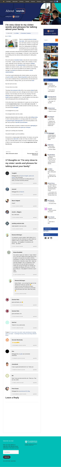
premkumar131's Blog (25, 391)
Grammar (33, 1)
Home (3, 1)
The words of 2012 (52, 203)
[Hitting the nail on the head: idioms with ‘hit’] (47, 65)
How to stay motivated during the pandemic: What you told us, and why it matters (52, 136)
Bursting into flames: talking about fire (52, 172)
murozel (14, 189)
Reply (35, 183)
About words (15, 1)
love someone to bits (16, 90)
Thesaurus (39, 1)
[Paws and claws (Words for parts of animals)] (54, 73)
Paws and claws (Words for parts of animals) (51, 162)
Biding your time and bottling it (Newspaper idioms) (52, 157)
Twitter (57, 1)
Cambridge (8, 1)
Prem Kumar (15, 388)
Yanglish (14, 173)
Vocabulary (29, 33)
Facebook (55, 1)
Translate (27, 1)
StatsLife (22, 191)
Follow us (51, 1)
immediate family (18, 60)
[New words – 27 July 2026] (54, 49)
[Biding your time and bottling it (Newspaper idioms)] (47, 57)
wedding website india (18, 223)
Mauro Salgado (16, 200)
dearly (32, 90)
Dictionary (21, 1)
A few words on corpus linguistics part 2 (52, 87)
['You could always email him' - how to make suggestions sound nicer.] (54, 65)
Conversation (23, 33)
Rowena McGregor (17, 234)
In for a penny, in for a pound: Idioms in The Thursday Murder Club (52, 193)
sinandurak (15, 364)
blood (13, 70)
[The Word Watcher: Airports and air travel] (47, 49)
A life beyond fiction (52, 109)
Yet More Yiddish (52, 149)
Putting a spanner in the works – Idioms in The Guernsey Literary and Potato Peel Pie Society (52, 187)
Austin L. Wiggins (16, 212)
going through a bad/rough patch (15, 120)
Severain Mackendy (17, 340)
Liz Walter (17, 33)
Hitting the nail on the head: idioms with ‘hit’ (52, 176)
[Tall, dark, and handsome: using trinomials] (47, 73)
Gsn (13, 351)
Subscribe (7, 457)
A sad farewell (51, 201)
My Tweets (45, 231)
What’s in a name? (52, 111)
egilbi (21, 354)
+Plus (44, 1)
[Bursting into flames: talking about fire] (54, 57)
